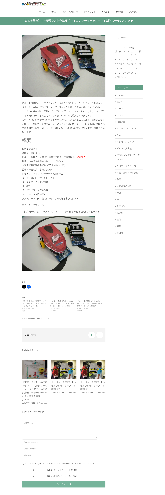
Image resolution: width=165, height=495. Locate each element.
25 (140, 68)
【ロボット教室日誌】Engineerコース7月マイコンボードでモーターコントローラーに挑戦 (62, 303)
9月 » (123, 77)
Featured (121, 122)
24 (136, 68)
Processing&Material (126, 128)
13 (120, 64)
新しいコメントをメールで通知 (62, 463)
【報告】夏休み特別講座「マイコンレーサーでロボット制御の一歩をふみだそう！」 (34, 303)
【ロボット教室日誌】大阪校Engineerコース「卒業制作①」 (63, 386)
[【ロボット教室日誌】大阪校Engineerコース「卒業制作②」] (34, 369)
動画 (119, 179)
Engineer (121, 115)
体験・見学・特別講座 (127, 172)
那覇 (119, 226)
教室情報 (121, 206)
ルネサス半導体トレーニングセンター (47, 161)
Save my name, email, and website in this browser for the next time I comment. (61, 456)
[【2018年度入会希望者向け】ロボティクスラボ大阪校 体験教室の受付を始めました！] (92, 369)
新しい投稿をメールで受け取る (62, 469)
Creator (120, 108)
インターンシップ (125, 142)
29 (128, 72)
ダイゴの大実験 (124, 148)
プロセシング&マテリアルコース (128, 157)
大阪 (119, 193)
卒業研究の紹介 (124, 186)
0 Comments (46, 318)
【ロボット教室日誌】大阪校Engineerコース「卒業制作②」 (34, 386)
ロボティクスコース (126, 166)
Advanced (121, 95)
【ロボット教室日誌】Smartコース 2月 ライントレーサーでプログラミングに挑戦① (89, 303)
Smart (119, 135)
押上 (119, 199)
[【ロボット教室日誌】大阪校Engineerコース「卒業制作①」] (63, 369)
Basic (119, 101)
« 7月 (117, 77)
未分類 (120, 213)
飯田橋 (120, 233)
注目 (38, 318)
